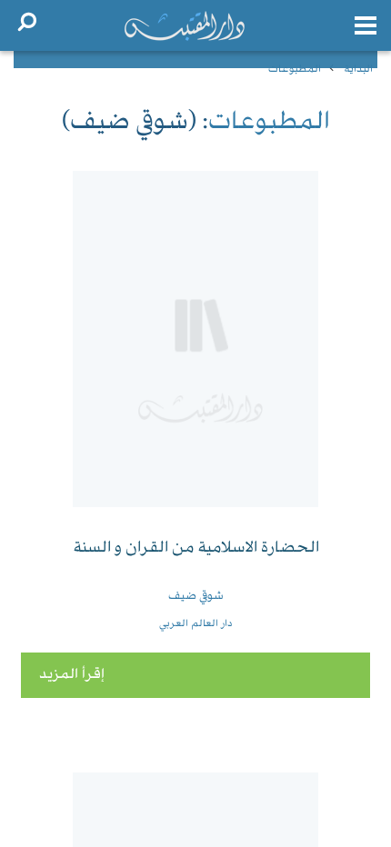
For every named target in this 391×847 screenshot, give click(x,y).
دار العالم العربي (196, 624)
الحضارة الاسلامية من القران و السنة (196, 548)
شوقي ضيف (196, 596)
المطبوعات (294, 69)
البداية (358, 69)
